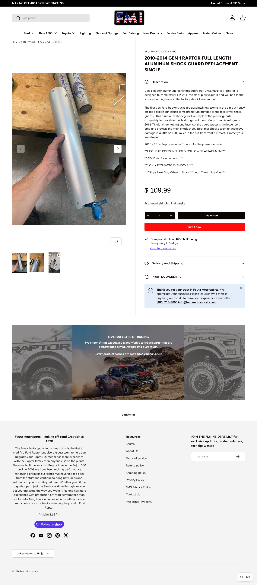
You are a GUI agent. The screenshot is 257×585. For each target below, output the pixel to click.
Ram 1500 (45, 33)
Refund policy (135, 465)
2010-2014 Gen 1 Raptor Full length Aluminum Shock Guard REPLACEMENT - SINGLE (42, 42)
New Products (152, 33)
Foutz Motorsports (29, 571)
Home (15, 42)
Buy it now (194, 226)
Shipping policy (136, 473)
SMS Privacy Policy (138, 487)
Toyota (66, 33)
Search (130, 444)
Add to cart (211, 215)
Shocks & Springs (106, 33)
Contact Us (133, 494)
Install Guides (212, 33)
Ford (27, 33)
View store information (163, 247)
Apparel (193, 33)
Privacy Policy (135, 480)
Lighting (85, 33)
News (229, 33)
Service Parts (175, 33)
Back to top (128, 414)
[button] (243, 18)
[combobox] (51, 18)
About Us (132, 451)
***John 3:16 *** (49, 514)
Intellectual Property (139, 501)
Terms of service (136, 458)
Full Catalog (131, 33)
